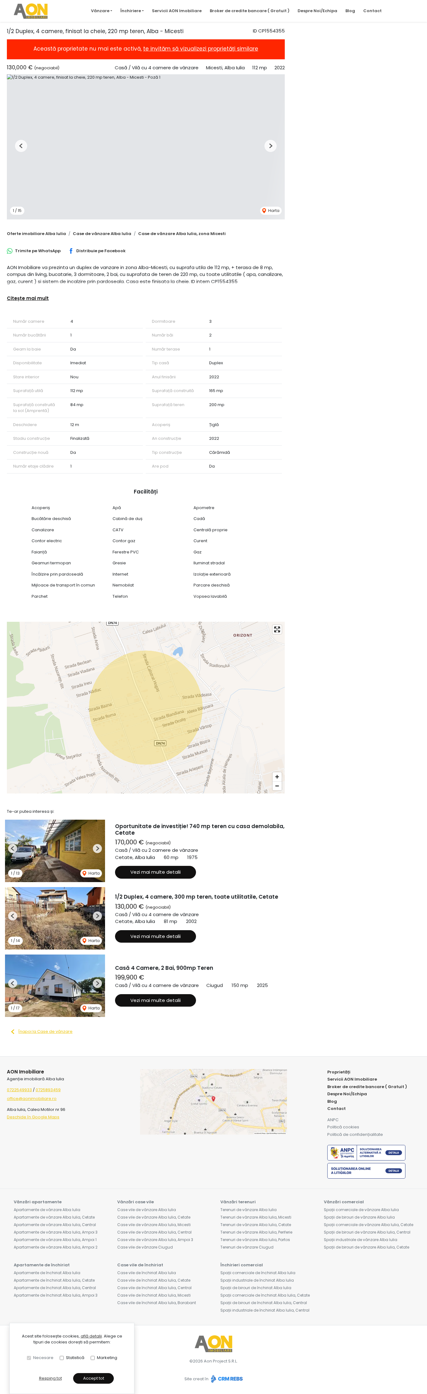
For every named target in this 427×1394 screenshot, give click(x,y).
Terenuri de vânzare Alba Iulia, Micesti (255, 1217)
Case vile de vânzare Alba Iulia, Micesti (154, 1224)
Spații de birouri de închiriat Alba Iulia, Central (263, 1302)
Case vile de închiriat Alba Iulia (146, 1272)
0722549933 (19, 1090)
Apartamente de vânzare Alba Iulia (47, 1209)
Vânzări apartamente (38, 1202)
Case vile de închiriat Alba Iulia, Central (154, 1287)
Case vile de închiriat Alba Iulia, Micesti (154, 1295)
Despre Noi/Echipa (317, 11)
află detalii (91, 1336)
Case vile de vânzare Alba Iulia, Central (154, 1232)
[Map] (146, 707)
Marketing (107, 1358)
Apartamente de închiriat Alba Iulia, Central (55, 1287)
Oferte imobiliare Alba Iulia (36, 234)
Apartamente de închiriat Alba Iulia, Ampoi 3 (56, 1295)
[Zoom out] (277, 785)
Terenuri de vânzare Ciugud (247, 1247)
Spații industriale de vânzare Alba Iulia (360, 1239)
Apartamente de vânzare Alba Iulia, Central (55, 1224)
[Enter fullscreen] (277, 629)
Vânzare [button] (100, 11)
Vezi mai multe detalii (155, 872)
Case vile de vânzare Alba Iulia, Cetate (153, 1217)
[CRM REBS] (226, 1379)
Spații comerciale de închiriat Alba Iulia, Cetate (265, 1295)
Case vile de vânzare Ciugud (145, 1247)
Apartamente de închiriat (42, 1265)
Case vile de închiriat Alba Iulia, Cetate (153, 1280)
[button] (21, 146)
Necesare (43, 1358)
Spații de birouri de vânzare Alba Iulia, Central (367, 1232)
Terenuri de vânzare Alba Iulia (248, 1209)
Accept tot (93, 1378)
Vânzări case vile (135, 1202)
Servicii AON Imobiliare (177, 11)
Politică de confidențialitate (355, 1134)
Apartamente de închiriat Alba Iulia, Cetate (54, 1280)
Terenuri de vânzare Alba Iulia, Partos (255, 1239)
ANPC (333, 1120)
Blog (350, 11)
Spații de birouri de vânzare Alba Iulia (359, 1217)
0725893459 (48, 1090)
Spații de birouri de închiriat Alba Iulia (255, 1287)
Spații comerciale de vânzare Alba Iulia (361, 1209)
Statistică (75, 1358)
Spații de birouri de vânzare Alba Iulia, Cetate (366, 1247)
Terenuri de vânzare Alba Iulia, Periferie (256, 1232)
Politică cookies (343, 1127)
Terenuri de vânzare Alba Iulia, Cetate (255, 1224)
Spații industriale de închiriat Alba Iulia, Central (264, 1310)
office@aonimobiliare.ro (32, 1099)
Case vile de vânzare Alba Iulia (146, 1209)
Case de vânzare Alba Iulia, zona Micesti (182, 234)
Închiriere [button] (130, 11)
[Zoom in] (277, 776)
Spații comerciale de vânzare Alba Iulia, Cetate (368, 1224)
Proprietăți (338, 1072)
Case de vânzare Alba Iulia (102, 234)
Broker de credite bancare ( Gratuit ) (249, 11)
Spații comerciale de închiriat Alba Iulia (257, 1272)
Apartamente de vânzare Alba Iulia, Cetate (54, 1217)
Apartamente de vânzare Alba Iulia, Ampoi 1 (55, 1239)
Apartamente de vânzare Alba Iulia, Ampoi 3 (56, 1232)
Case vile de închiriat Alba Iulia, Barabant (156, 1302)
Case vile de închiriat (140, 1265)
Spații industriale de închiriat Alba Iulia (257, 1280)
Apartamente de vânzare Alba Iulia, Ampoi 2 (56, 1247)
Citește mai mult (28, 298)
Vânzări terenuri (238, 1202)
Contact (372, 11)
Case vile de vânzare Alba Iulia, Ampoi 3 (155, 1239)
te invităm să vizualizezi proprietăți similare (200, 48)
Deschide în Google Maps (33, 1117)
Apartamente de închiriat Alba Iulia (47, 1272)
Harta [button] (273, 211)
